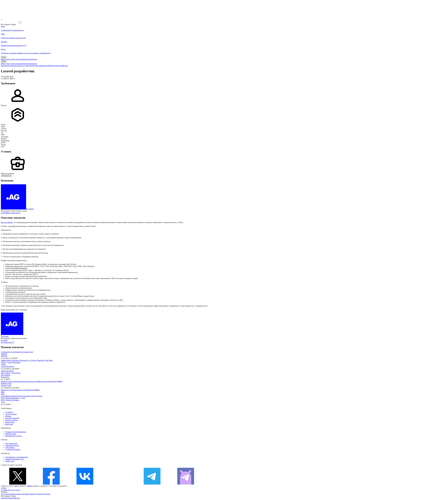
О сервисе (9, 412)
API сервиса (10, 447)
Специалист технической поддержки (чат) (17, 352)
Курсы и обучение (26, 66)
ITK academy (6, 373)
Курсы (17, 498)
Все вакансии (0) (13, 213)
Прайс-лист (9, 461)
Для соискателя (11, 443)
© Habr (3, 488)
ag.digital (4, 213)
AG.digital (30, 209)
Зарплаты (58, 66)
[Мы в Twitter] (17, 484)
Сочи (23, 398)
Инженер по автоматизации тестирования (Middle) (20, 390)
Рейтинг (51, 66)
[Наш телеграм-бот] (185, 484)
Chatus (3, 362)
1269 (15, 486)
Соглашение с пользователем (16, 457)
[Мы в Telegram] (152, 484)
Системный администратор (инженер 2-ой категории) (21, 396)
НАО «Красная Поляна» (10, 398)
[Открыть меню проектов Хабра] (2, 19)
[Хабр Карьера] (9, 22)
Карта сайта (9, 422)
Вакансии (4, 66)
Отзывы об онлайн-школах (15, 432)
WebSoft (4, 354)
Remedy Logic (6, 383)
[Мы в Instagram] (118, 484)
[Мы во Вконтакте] (85, 484)
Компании (44, 66)
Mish (2, 392)
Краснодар (16, 373)
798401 (29, 486)
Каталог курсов (11, 420)
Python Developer (7, 371)
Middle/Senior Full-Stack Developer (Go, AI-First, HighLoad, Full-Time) (27, 360)
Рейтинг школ (10, 434)
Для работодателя (12, 445)
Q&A (7, 498)
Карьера (12, 498)
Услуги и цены (11, 414)
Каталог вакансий (12, 418)
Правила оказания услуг (14, 459)
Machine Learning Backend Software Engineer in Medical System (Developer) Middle (31, 381)
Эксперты (36, 66)
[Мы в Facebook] (51, 484)
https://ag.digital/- (7, 222)
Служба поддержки (12, 449)
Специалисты (13, 66)
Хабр (3, 498)
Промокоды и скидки (13, 436)
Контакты (9, 424)
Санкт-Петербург (14, 362)
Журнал (65, 66)
